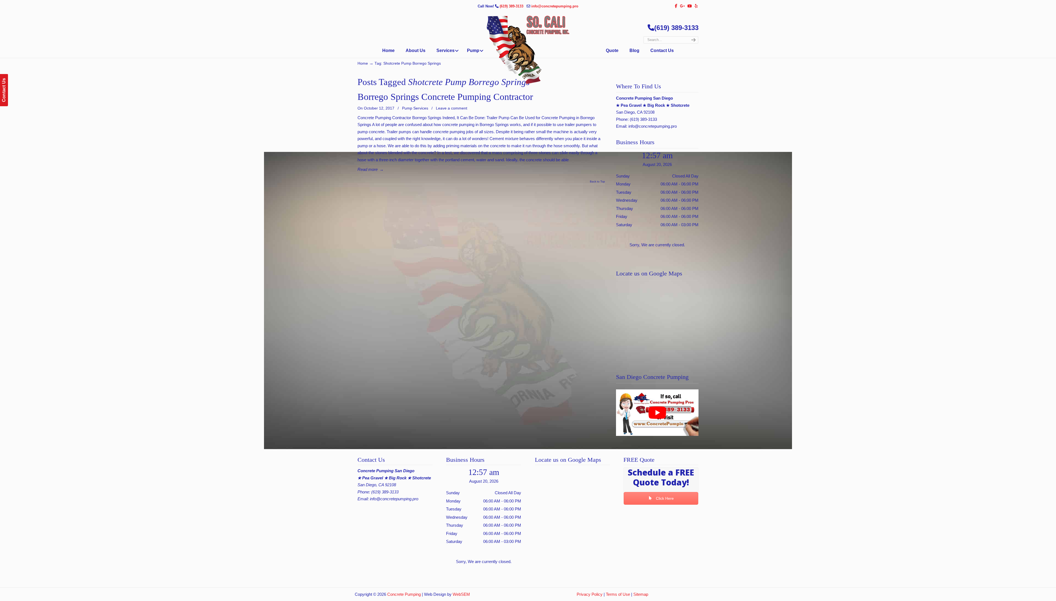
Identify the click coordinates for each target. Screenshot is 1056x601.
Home (363, 63)
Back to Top (597, 181)
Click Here (664, 498)
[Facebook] (676, 6)
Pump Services (415, 108)
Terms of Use (618, 594)
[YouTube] (690, 6)
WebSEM (461, 594)
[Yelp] (696, 6)
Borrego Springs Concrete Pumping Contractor (445, 97)
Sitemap (640, 594)
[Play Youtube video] (657, 412)
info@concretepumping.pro (554, 6)
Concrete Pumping (404, 594)
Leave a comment (451, 108)
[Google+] (682, 6)
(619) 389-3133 (512, 6)
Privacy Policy (590, 594)
